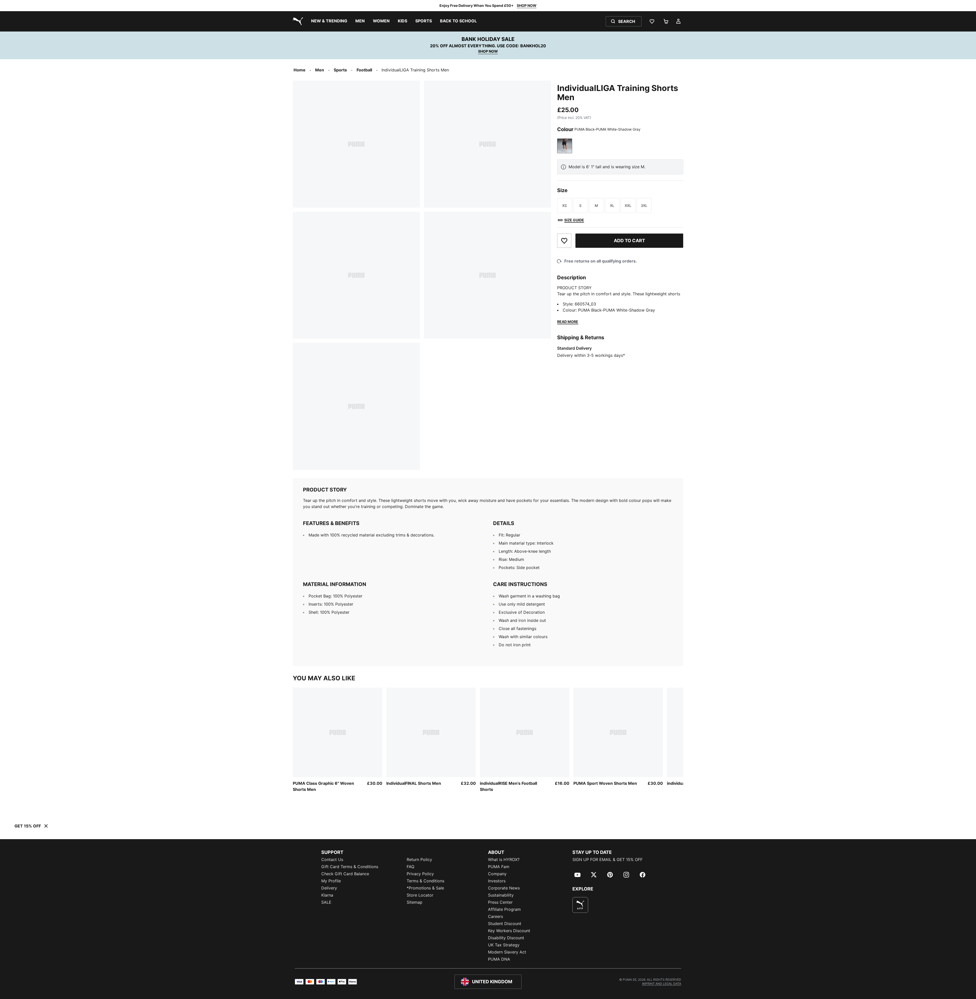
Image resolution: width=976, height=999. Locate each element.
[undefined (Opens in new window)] (580, 905)
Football (364, 69)
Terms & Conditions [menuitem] (425, 880)
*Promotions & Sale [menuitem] (425, 887)
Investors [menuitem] (497, 880)
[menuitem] (329, 21)
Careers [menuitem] (495, 916)
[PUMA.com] (297, 21)
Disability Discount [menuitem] (506, 937)
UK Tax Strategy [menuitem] (504, 944)
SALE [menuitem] (326, 902)
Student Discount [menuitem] (504, 923)
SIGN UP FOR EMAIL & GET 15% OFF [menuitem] (607, 859)
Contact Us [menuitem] (332, 859)
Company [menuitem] (497, 873)
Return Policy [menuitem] (419, 859)
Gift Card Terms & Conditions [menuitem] (349, 866)
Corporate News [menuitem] (504, 887)
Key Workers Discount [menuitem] (509, 930)
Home (300, 69)
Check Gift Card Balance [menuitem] (345, 873)
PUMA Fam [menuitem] (498, 866)
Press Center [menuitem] (500, 902)
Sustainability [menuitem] (501, 895)
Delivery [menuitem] (329, 887)
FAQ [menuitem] (410, 866)
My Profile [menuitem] (331, 880)
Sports (340, 69)
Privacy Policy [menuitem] (420, 873)
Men (319, 69)
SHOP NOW (527, 5)
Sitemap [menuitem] (414, 902)
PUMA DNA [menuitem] (499, 959)
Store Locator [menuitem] (420, 895)
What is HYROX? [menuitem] (504, 859)
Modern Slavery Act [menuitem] (507, 952)
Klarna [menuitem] (327, 895)
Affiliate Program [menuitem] (504, 909)
